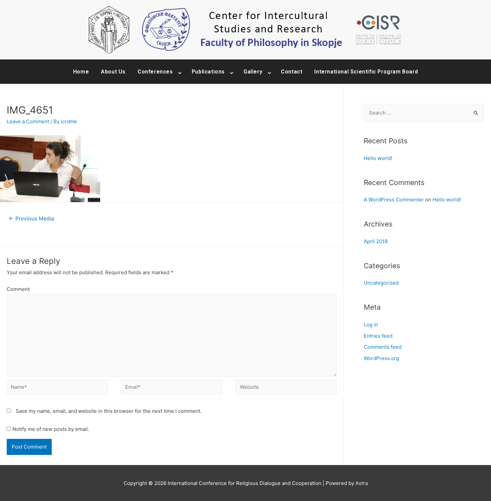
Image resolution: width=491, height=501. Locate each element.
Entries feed (378, 336)
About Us (113, 71)
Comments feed (382, 347)
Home (81, 71)
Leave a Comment (28, 121)
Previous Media (31, 218)
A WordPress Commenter (394, 199)
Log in (371, 324)
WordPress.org (381, 358)
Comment (18, 289)
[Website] (286, 388)
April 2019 (375, 241)
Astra (361, 483)
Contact (291, 71)
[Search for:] (424, 113)
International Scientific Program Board (366, 71)
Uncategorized (381, 283)
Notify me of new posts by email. (50, 429)
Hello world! (378, 158)
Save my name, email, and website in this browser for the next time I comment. (108, 411)
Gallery (252, 71)
